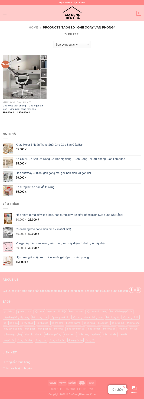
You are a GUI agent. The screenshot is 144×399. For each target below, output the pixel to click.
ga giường (9, 311)
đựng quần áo (75, 340)
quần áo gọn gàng (13, 334)
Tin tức (70, 389)
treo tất (123, 334)
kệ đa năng (89, 323)
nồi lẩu (133, 328)
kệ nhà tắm (57, 323)
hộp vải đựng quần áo (121, 311)
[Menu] (5, 13)
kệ (5, 323)
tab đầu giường (53, 334)
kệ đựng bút (118, 323)
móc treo (58, 328)
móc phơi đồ (44, 328)
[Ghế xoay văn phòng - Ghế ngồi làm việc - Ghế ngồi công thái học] (25, 77)
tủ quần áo (9, 340)
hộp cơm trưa (76, 311)
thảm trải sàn (109, 334)
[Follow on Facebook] (132, 290)
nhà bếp (123, 328)
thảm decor (70, 334)
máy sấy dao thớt (13, 328)
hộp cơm (39, 311)
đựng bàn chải (25, 340)
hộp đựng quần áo (60, 317)
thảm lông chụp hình (89, 334)
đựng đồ (90, 340)
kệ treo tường (73, 323)
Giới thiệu (57, 389)
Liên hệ (81, 389)
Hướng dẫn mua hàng (16, 362)
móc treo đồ (109, 328)
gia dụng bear (24, 311)
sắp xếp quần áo (33, 334)
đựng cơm (41, 340)
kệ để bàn (103, 323)
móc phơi (30, 328)
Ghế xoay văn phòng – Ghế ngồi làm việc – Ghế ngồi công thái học (23, 107)
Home (33, 27)
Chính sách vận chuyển (17, 368)
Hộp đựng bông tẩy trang (16, 317)
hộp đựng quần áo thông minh (88, 317)
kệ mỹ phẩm (27, 323)
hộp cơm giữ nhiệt (56, 311)
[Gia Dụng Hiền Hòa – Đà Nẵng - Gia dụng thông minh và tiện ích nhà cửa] (72, 13)
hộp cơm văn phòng (97, 311)
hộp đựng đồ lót (131, 317)
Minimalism (133, 323)
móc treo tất (94, 328)
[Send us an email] (138, 290)
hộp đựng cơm (39, 317)
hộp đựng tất (112, 317)
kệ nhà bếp (42, 323)
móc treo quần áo (75, 328)
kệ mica (13, 323)
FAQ (91, 389)
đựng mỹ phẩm (57, 340)
